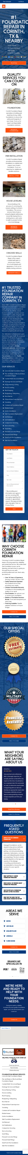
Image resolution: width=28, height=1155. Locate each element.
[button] (3, 6)
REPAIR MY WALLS (14, 273)
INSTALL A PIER (14, 176)
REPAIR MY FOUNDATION (14, 130)
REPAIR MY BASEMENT (14, 227)
